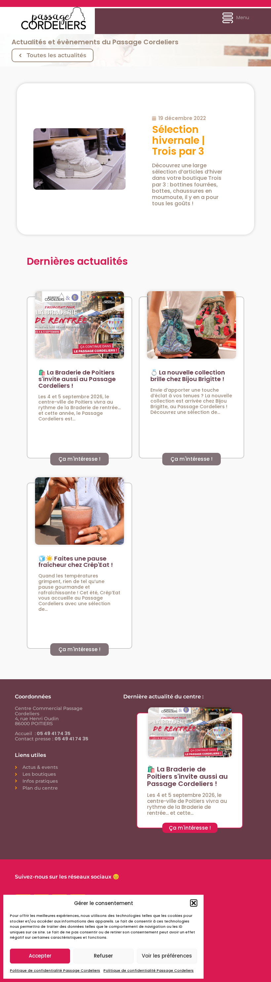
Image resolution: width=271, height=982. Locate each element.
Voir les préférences (167, 955)
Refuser (103, 955)
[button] (193, 903)
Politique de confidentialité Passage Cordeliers (55, 970)
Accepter (40, 955)
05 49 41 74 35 (53, 733)
